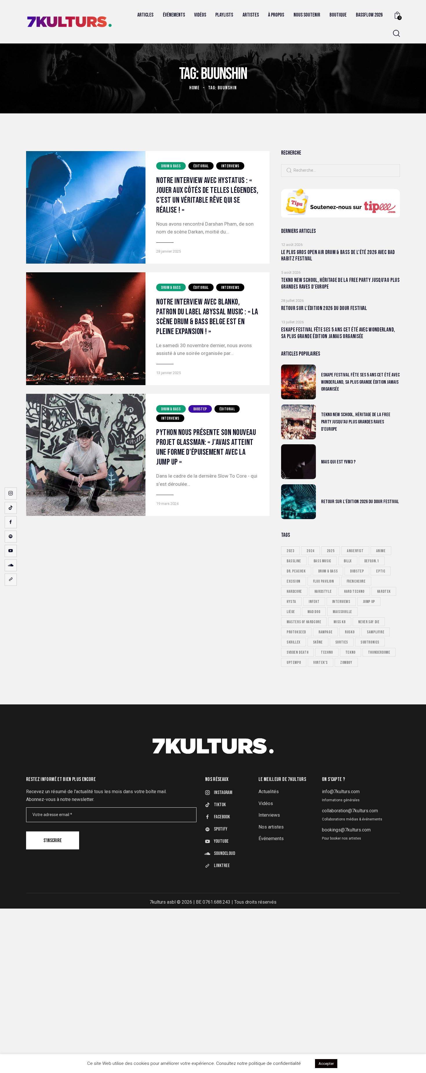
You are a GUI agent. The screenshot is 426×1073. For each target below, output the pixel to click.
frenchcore (356, 581)
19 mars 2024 (167, 503)
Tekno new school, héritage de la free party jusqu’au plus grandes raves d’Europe (340, 283)
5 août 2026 (291, 272)
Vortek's (320, 662)
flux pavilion (323, 581)
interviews (341, 601)
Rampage (325, 631)
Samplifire (375, 631)
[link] (11, 580)
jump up (369, 601)
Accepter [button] (326, 1063)
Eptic (380, 570)
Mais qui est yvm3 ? (338, 462)
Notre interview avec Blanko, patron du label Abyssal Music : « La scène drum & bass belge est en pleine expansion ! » (207, 316)
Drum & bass (171, 166)
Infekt (314, 601)
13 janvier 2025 (168, 373)
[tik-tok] (11, 508)
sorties (341, 641)
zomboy (346, 662)
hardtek (384, 591)
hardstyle (323, 591)
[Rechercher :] (340, 170)
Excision (294, 581)
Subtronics (370, 641)
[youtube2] (11, 551)
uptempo (294, 662)
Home (194, 88)
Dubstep (200, 409)
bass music (322, 560)
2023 (290, 550)
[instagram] (11, 493)
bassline (294, 560)
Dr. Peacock (296, 570)
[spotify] (11, 536)
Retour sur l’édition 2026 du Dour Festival (324, 308)
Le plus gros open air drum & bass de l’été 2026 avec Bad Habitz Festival (338, 255)
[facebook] (11, 522)
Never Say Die (369, 621)
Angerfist (355, 550)
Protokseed (296, 631)
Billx (348, 560)
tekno (350, 652)
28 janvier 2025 (168, 251)
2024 (310, 550)
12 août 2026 (292, 244)
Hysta (291, 601)
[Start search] (396, 33)
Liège (291, 611)
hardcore (294, 591)
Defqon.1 (371, 560)
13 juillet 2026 (292, 322)
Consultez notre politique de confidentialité (258, 1063)
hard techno (354, 591)
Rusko (349, 631)
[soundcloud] (11, 565)
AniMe (381, 550)
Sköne (318, 641)
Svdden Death (297, 652)
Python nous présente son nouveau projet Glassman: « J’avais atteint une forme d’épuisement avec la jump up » (206, 447)
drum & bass (328, 570)
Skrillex (294, 641)
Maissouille (342, 611)
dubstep (357, 570)
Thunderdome (379, 652)
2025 (330, 550)
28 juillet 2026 (292, 300)
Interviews (230, 166)
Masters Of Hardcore (304, 621)
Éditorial (201, 166)
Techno (327, 652)
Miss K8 (339, 621)
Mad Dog (313, 611)
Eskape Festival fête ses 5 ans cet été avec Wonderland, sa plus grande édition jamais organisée (338, 333)
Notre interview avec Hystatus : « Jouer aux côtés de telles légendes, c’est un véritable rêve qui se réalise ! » (207, 195)
